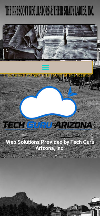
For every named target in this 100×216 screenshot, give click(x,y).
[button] (46, 67)
